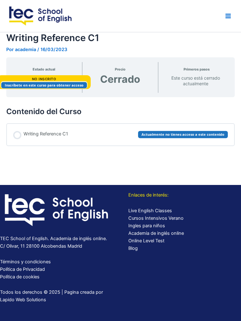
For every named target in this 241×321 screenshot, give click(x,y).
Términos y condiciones (25, 262)
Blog (133, 248)
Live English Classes (150, 210)
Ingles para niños (146, 226)
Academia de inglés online (156, 233)
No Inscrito (44, 79)
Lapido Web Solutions (23, 300)
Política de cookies (20, 277)
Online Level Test (146, 241)
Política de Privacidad (22, 269)
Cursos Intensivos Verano (156, 218)
